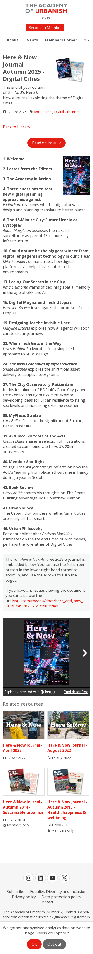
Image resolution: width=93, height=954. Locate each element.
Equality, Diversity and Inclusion (58, 891)
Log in (45, 18)
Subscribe (15, 891)
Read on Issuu (44, 142)
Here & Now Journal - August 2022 (67, 747)
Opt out (54, 944)
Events (31, 40)
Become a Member (45, 27)
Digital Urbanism (67, 111)
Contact (46, 902)
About (12, 40)
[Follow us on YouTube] (52, 878)
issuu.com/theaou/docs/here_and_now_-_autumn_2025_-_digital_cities (44, 603)
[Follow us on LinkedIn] (41, 878)
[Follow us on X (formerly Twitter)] (64, 878)
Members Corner (61, 40)
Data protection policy (61, 896)
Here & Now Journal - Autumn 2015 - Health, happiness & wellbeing (67, 809)
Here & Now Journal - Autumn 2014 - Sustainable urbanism (24, 807)
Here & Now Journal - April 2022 (23, 747)
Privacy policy (24, 896)
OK (34, 944)
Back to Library (16, 127)
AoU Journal (43, 111)
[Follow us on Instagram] (29, 878)
